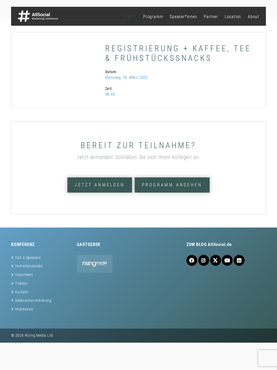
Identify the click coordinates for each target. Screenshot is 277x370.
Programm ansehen (172, 184)
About (253, 16)
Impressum (24, 309)
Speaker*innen (183, 16)
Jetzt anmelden (99, 184)
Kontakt (21, 292)
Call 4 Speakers (28, 257)
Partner (211, 16)
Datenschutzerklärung (33, 300)
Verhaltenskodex (29, 266)
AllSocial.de (220, 244)
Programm (153, 16)
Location (233, 16)
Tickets (130, 16)
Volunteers (24, 274)
